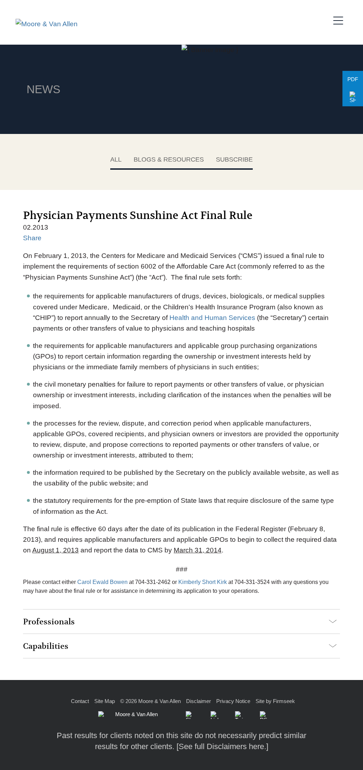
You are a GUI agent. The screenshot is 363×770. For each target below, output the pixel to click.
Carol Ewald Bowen (102, 582)
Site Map (104, 701)
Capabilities (45, 646)
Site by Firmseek (275, 701)
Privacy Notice (233, 701)
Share (32, 238)
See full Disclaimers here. (222, 746)
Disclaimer (198, 701)
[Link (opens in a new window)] (214, 715)
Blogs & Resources (169, 159)
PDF (352, 79)
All (116, 159)
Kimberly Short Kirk (202, 582)
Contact (80, 701)
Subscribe (234, 159)
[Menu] (340, 19)
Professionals (49, 622)
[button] (352, 97)
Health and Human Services (212, 317)
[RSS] (264, 715)
